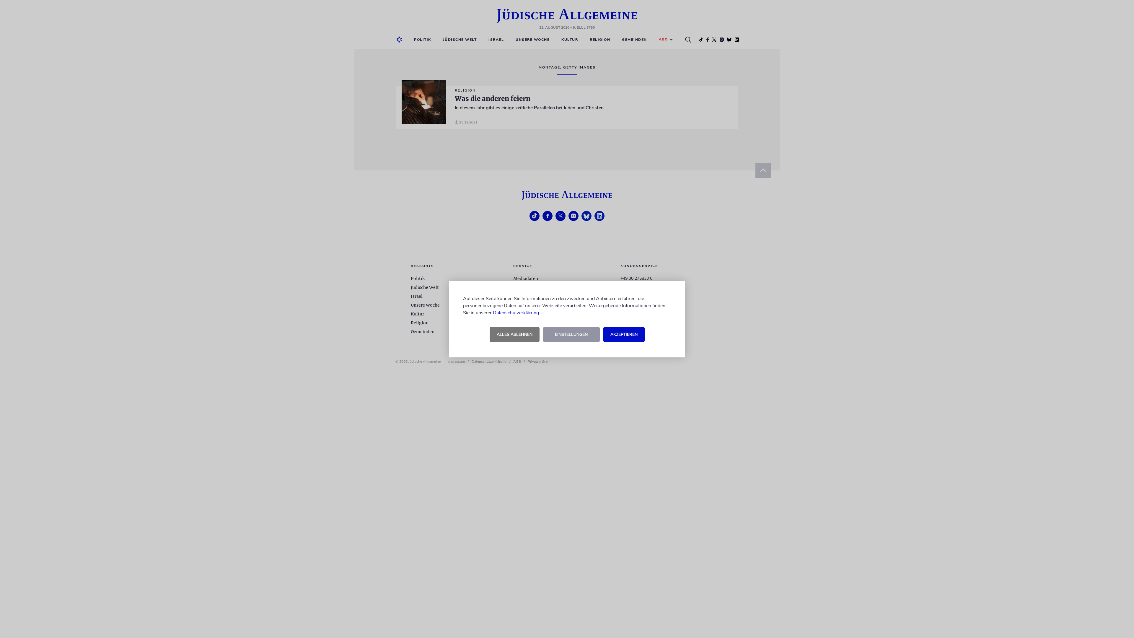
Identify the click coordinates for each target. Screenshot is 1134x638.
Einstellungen (571, 334)
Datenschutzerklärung (516, 313)
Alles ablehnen (514, 334)
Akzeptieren (624, 334)
